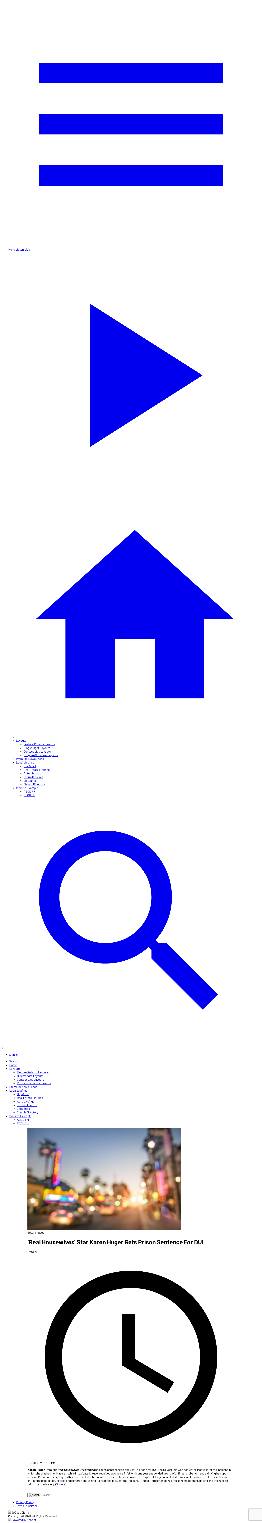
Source (60, 1484)
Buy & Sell (30, 766)
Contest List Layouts (37, 751)
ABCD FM (29, 791)
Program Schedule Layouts (41, 755)
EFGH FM (29, 795)
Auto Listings (32, 773)
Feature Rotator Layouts (39, 744)
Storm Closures (33, 777)
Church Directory (34, 784)
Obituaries (30, 780)
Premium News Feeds (30, 758)
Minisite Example (27, 788)
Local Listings (25, 762)
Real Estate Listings (37, 769)
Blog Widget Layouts (37, 748)
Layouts (21, 740)
